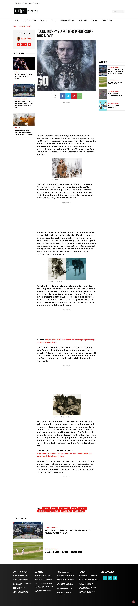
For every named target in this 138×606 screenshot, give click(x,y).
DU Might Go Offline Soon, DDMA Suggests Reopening (20, 592)
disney (54, 508)
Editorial (18, 128)
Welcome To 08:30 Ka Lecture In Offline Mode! (115, 94)
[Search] (122, 11)
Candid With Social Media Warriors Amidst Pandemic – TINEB (65, 585)
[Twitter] (25, 44)
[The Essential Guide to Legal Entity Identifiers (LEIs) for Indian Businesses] (24, 119)
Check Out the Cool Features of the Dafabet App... (87, 588)
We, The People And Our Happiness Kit (64, 593)
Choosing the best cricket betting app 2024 (63, 551)
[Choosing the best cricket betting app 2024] (28, 551)
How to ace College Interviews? (113, 106)
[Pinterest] (74, 96)
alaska (46, 508)
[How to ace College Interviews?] (103, 105)
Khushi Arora (26, 39)
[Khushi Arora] (19, 39)
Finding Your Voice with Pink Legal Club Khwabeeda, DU (65, 576)
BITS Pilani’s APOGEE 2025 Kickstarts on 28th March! (23, 76)
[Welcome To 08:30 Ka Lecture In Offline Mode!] (103, 94)
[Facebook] (18, 44)
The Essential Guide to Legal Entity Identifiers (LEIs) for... (43, 576)
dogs (74, 508)
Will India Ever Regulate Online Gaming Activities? (88, 580)
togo (56, 511)
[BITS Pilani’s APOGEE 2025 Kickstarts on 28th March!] (24, 63)
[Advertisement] (76, 11)
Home (14, 26)
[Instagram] (22, 44)
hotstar (82, 508)
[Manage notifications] (133, 601)
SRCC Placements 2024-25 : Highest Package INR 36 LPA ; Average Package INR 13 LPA (24, 104)
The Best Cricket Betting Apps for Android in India (88, 592)
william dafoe (79, 511)
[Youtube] (29, 44)
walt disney (66, 511)
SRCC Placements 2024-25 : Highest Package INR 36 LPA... (21, 576)
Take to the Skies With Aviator (44, 583)
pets (49, 511)
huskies (41, 511)
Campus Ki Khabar (25, 26)
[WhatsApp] (79, 96)
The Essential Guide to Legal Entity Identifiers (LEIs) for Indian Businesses (24, 132)
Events (17, 72)
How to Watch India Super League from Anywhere (86, 584)
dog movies (64, 508)
